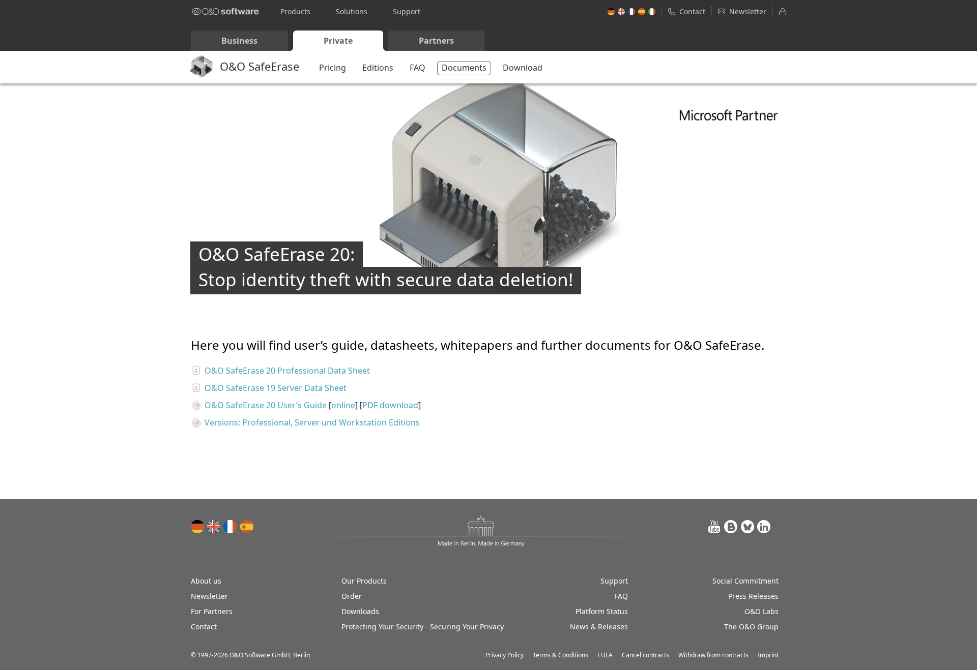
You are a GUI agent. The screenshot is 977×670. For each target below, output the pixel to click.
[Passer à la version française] (230, 527)
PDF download (390, 405)
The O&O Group (751, 626)
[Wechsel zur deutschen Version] (198, 527)
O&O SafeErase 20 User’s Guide (266, 405)
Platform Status (602, 611)
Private (338, 40)
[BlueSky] (747, 527)
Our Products (364, 581)
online (343, 405)
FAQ (417, 67)
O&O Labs (761, 611)
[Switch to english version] (214, 527)
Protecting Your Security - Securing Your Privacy (422, 626)
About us (206, 581)
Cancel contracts (645, 655)
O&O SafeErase (259, 66)
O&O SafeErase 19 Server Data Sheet (276, 387)
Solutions (351, 11)
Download (522, 67)
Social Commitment (745, 581)
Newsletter (209, 596)
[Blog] (731, 527)
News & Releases (599, 626)
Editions (377, 67)
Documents (464, 67)
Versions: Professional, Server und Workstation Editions (312, 422)
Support (406, 11)
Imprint (768, 655)
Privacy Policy (504, 655)
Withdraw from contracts (713, 655)
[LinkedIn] (764, 527)
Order (351, 596)
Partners (436, 40)
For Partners (212, 611)
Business (239, 40)
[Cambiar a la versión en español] (247, 527)
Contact (204, 626)
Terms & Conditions (560, 655)
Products (295, 11)
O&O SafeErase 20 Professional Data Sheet (287, 370)
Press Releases (753, 596)
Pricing (332, 67)
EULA (605, 655)
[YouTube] (715, 527)
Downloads (360, 611)
